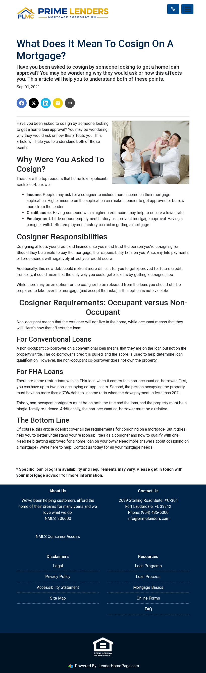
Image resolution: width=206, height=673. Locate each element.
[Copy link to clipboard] (70, 103)
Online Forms (148, 598)
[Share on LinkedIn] (46, 103)
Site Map (58, 598)
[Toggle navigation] (187, 9)
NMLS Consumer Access (58, 536)
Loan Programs (148, 565)
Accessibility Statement (58, 587)
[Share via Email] (58, 103)
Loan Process (148, 576)
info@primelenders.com (148, 518)
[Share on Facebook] (22, 103)
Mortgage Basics (148, 587)
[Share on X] (34, 103)
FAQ (148, 609)
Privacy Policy (57, 576)
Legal (58, 565)
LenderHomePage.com (118, 665)
